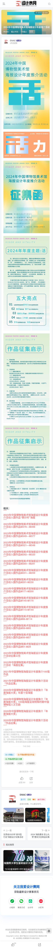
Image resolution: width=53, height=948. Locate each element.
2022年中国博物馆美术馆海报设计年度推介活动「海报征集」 (25, 664)
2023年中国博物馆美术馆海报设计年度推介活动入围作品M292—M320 (25, 553)
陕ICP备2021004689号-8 (29, 936)
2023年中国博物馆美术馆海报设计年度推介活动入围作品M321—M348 (25, 544)
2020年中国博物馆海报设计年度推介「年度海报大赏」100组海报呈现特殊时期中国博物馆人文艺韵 (26, 701)
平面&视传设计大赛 (15, 759)
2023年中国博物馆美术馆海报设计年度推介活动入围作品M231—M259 (25, 571)
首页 (7, 31)
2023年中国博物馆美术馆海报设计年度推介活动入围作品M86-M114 (25, 617)
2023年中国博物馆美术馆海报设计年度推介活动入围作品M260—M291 (25, 562)
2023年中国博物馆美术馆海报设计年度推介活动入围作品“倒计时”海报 (25, 516)
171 (24, 799)
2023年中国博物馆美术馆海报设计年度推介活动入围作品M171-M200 (25, 590)
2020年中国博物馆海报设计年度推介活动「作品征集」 (25, 721)
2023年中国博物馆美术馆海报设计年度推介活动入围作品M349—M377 (25, 535)
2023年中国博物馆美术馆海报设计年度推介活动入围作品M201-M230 (25, 581)
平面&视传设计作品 (27, 754)
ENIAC (13, 40)
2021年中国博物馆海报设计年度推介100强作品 (26, 673)
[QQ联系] (49, 931)
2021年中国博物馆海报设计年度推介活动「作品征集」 (25, 682)
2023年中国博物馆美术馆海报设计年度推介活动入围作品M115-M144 (25, 608)
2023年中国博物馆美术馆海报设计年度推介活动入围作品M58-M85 (25, 627)
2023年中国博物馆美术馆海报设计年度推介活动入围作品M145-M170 (25, 599)
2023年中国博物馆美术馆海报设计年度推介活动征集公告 (25, 654)
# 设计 (20, 763)
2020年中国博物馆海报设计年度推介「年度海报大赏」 (25, 712)
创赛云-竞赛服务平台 (25, 938)
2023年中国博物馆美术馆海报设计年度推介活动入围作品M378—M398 (25, 525)
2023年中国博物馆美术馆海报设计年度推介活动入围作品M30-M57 (25, 636)
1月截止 (24, 31)
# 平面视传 (31, 763)
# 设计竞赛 (9, 763)
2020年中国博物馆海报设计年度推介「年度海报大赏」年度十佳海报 (25, 691)
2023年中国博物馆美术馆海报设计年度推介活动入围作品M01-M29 (25, 645)
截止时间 (14, 31)
